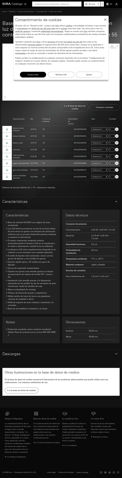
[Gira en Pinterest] (118, 472)
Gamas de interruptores (26, 11)
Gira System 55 (42, 11)
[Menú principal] (24, 4)
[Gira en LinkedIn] (109, 472)
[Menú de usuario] (116, 4)
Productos (12, 11)
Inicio (4, 11)
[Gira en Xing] (113, 472)
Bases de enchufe (56, 11)
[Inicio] (12, 4)
